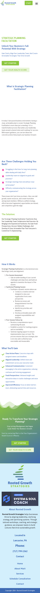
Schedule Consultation (20, 578)
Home (20, 563)
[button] (36, 3)
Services (20, 573)
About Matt (20, 568)
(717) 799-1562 (20, 551)
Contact (20, 556)
